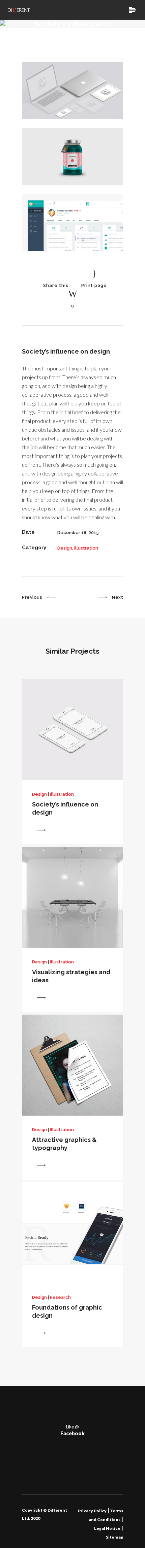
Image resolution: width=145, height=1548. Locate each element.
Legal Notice (107, 1528)
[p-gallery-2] (72, 183)
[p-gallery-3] (72, 249)
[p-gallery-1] (72, 117)
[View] (41, 830)
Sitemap (114, 1537)
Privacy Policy (92, 1510)
